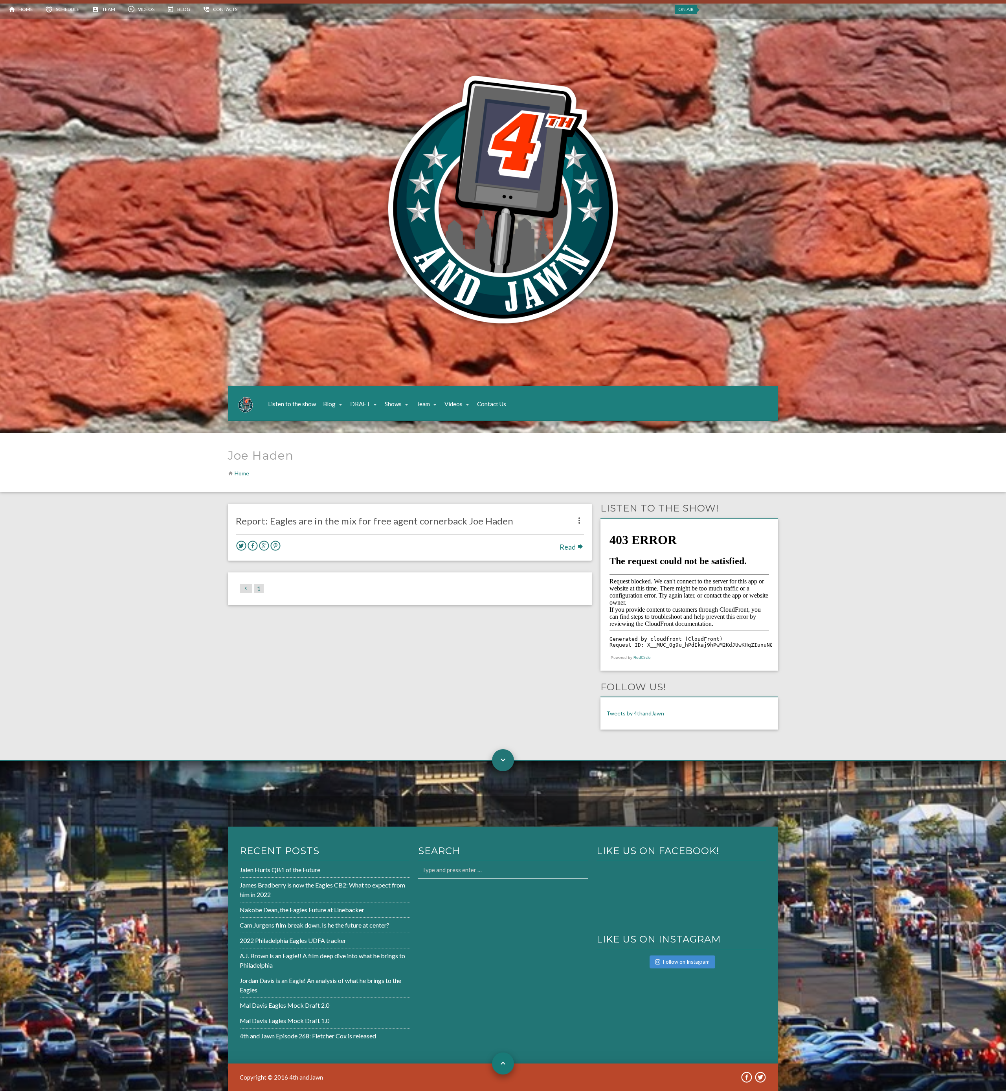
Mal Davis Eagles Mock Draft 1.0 (284, 1020)
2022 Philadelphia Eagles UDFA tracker (293, 940)
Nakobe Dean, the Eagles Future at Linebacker (302, 909)
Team (108, 9)
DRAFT (360, 403)
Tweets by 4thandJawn (635, 713)
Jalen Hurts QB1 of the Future (280, 869)
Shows (393, 403)
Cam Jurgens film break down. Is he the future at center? (314, 925)
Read (568, 547)
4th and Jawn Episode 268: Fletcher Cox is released (308, 1036)
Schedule (67, 9)
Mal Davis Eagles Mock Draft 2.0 (284, 1005)
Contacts (225, 9)
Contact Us (491, 403)
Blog (183, 9)
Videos (146, 9)
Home (25, 9)
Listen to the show (292, 403)
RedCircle (642, 657)
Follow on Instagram (686, 962)
